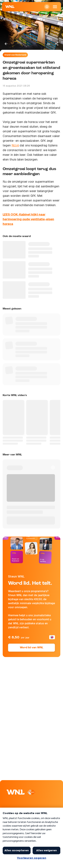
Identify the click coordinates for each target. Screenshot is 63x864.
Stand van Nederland (15, 55)
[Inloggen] (47, 6)
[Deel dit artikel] (57, 43)
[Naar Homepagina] (9, 6)
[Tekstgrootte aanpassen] (48, 43)
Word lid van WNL (31, 647)
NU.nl (15, 145)
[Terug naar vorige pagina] (6, 43)
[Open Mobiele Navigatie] (55, 6)
